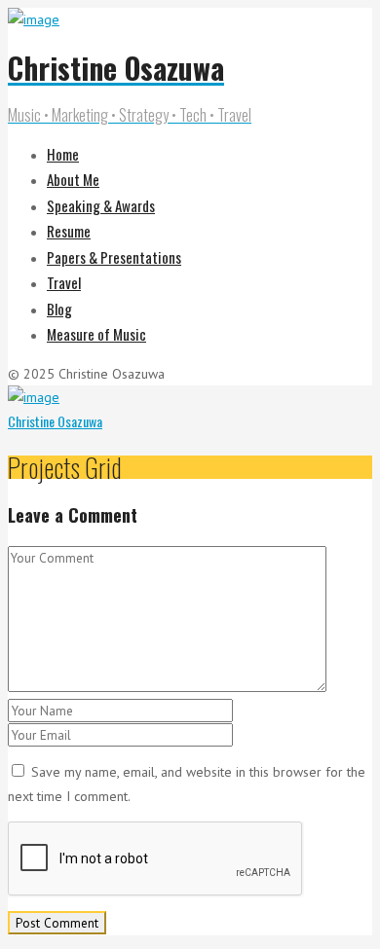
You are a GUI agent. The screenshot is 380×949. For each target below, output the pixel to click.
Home (63, 153)
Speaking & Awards (101, 205)
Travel (64, 282)
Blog (59, 308)
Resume (69, 230)
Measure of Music (96, 334)
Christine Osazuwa (55, 421)
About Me (73, 179)
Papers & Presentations (114, 257)
